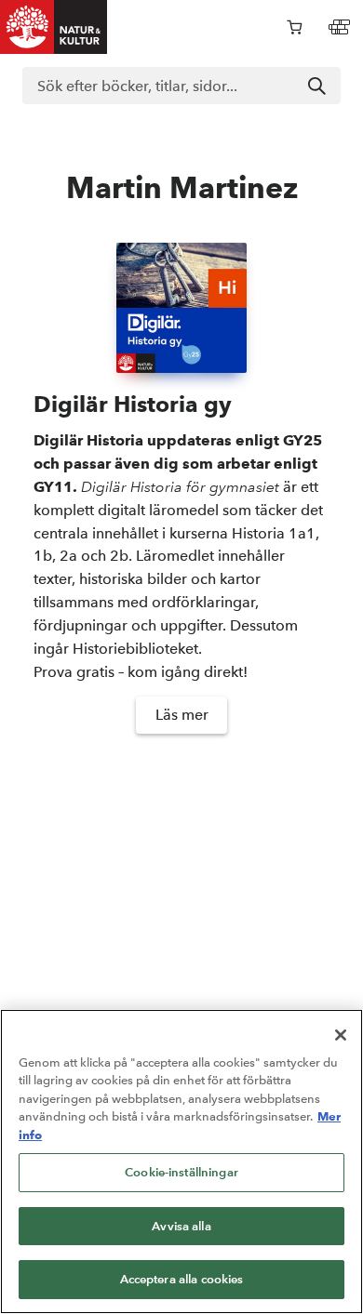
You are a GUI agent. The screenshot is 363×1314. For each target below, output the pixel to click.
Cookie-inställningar (181, 1172)
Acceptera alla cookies (182, 1279)
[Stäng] (340, 1035)
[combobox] (181, 85)
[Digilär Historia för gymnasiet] (181, 308)
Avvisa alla (181, 1226)
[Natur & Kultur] (54, 27)
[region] (181, 1161)
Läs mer (181, 714)
